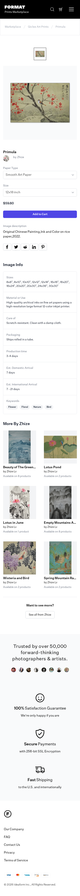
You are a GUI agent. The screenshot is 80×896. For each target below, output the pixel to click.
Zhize (20, 157)
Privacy (9, 852)
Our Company (14, 829)
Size (6, 185)
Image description (14, 226)
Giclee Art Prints (38, 26)
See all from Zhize (40, 614)
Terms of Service (16, 860)
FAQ (7, 837)
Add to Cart (40, 214)
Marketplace (13, 26)
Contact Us (12, 845)
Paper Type (10, 168)
